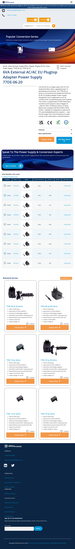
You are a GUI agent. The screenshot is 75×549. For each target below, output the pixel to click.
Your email (7, 525)
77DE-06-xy (17, 68)
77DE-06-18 (15, 224)
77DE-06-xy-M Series (14, 306)
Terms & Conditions (49, 543)
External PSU (21, 57)
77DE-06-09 (15, 195)
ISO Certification (9, 516)
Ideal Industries (9, 507)
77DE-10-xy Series (13, 360)
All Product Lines (9, 478)
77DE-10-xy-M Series (49, 360)
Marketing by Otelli (61, 543)
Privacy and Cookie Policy (36, 543)
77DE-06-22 (15, 234)
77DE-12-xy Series (13, 414)
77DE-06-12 (15, 205)
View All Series (65, 278)
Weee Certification (10, 512)
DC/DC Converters (10, 487)
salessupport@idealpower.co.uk (16, 10)
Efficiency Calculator (10, 493)
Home (5, 66)
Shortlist (32, 20)
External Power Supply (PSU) (18, 66)
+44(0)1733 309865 (12, 15)
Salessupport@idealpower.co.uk (14, 460)
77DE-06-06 (15, 186)
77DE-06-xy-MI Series (49, 306)
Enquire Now (46, 139)
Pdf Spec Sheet (64, 139)
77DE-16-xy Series (48, 414)
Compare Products (9, 177)
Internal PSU (53, 57)
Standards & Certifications (12, 503)
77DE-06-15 (15, 214)
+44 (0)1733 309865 (10, 455)
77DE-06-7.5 (16, 263)
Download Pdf (67, 186)
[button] (71, 2)
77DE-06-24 (15, 244)
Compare (44, 20)
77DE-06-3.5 (16, 253)
